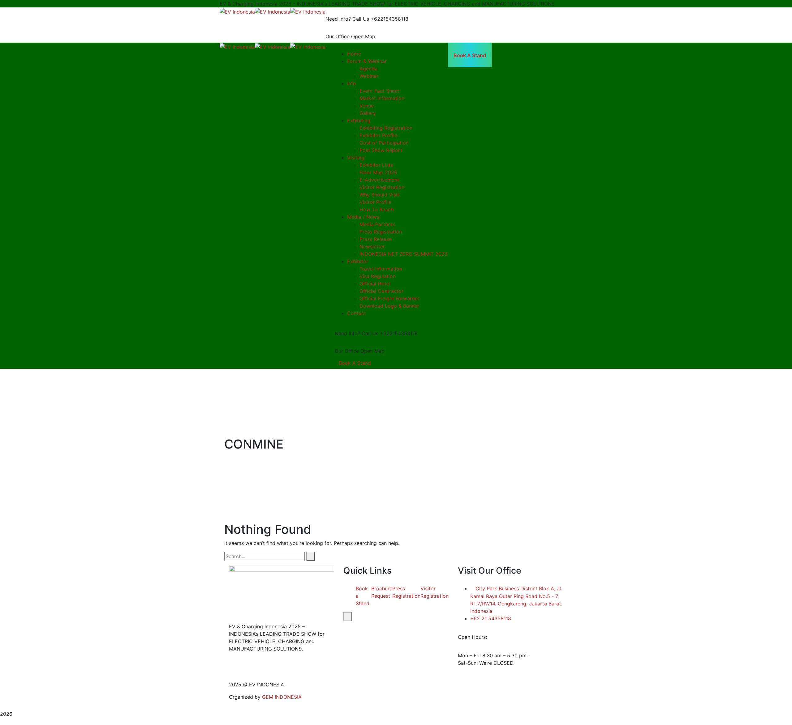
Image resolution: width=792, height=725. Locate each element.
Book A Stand (355, 363)
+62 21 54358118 (490, 618)
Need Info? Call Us (347, 19)
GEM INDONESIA (282, 697)
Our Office (337, 36)
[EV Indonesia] (237, 11)
